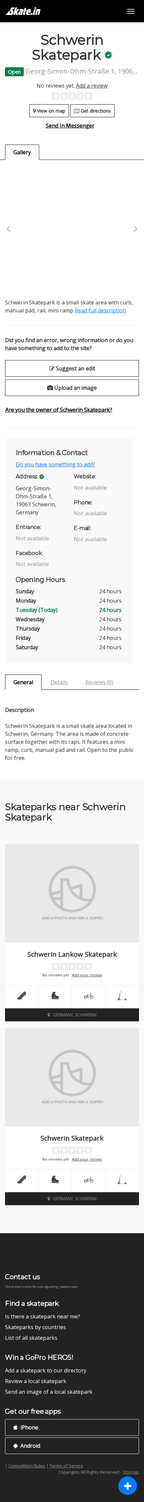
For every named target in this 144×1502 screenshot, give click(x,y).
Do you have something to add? (55, 464)
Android (29, 1445)
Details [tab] (59, 682)
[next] (135, 229)
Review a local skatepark (35, 1381)
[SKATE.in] (23, 11)
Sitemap (131, 1472)
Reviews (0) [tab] (99, 682)
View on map (50, 111)
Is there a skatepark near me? (42, 1316)
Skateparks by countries (35, 1327)
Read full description (100, 310)
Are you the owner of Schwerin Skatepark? (58, 409)
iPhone (28, 1427)
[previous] (9, 229)
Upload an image (75, 387)
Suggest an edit (75, 368)
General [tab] (23, 682)
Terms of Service (66, 1466)
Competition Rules (26, 1466)
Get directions (95, 111)
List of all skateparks (31, 1337)
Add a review (91, 85)
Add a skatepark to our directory (45, 1370)
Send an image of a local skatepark (48, 1391)
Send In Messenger (70, 125)
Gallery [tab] (22, 152)
